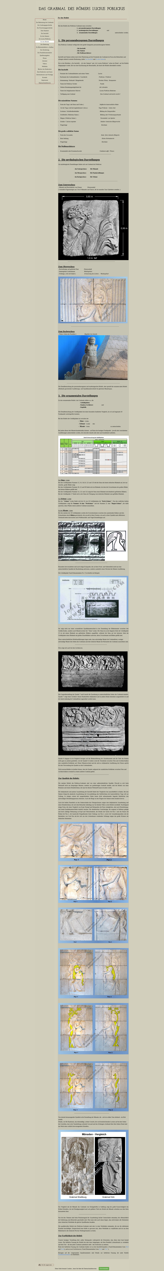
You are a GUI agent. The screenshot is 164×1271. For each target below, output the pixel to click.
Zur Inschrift (44, 33)
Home (45, 19)
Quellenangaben (45, 55)
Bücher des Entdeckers (45, 69)
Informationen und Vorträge (44, 74)
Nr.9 (127, 1247)
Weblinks (44, 66)
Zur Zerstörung (44, 50)
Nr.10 (62, 1249)
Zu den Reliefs (44, 41)
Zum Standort (45, 30)
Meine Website (83, 8)
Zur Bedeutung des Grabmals (44, 22)
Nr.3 (100, 1249)
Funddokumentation (64, 1254)
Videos (45, 63)
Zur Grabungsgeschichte (44, 25)
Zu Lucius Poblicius (45, 39)
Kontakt (44, 77)
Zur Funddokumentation (44, 52)
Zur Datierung (45, 44)
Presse (45, 58)
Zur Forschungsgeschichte (44, 28)
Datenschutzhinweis (45, 83)
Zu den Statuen (44, 36)
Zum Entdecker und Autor (44, 72)
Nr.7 (106, 1249)
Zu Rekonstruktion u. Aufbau (44, 47)
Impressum (44, 80)
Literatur (44, 61)
